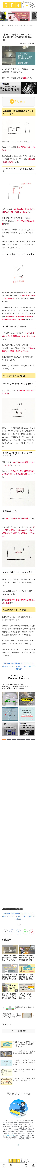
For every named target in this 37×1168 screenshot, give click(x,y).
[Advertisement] (18, 824)
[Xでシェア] (5, 931)
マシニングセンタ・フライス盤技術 (13, 909)
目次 (16, 101)
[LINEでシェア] (25, 931)
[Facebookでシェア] (11, 931)
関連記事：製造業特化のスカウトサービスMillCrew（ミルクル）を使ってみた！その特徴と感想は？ (18, 666)
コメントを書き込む (18, 1031)
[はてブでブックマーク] (18, 931)
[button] (3, 16)
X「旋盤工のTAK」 (9, 1135)
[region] (18, 16)
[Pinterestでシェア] (31, 931)
